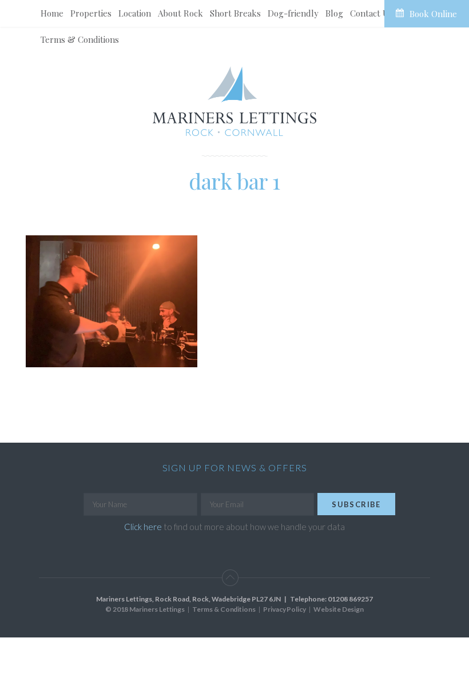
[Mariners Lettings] (234, 101)
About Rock (180, 13)
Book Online (433, 13)
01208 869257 (350, 599)
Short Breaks (235, 13)
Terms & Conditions (80, 39)
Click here (143, 526)
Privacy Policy (284, 609)
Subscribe (356, 504)
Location (134, 13)
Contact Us (371, 13)
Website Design (338, 609)
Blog (334, 13)
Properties (91, 13)
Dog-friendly (293, 13)
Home (52, 13)
